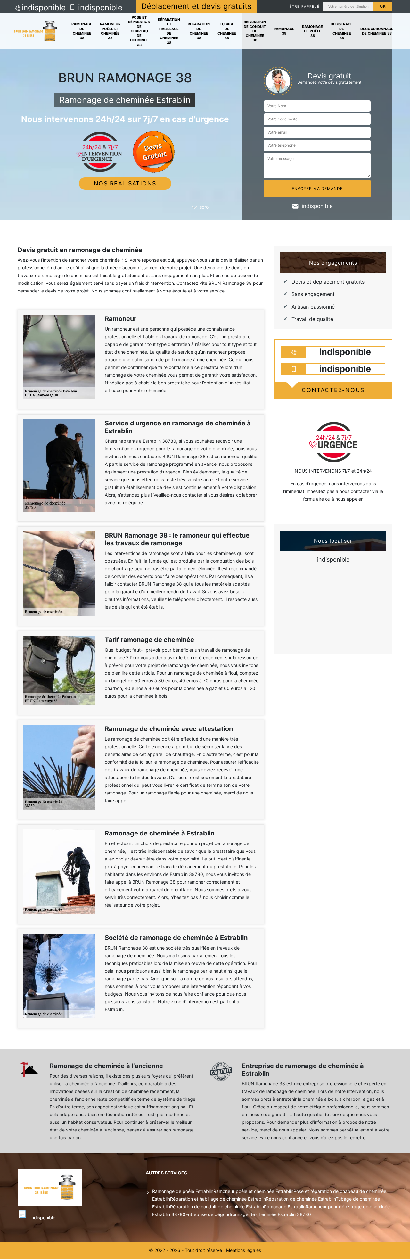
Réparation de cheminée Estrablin (301, 1199)
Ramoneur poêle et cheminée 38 (110, 31)
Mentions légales (243, 1250)
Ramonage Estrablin (285, 1206)
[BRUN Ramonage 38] (35, 31)
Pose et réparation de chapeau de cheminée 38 (139, 31)
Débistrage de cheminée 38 (342, 31)
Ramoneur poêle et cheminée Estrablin (253, 1191)
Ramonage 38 (284, 31)
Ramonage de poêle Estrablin (182, 1191)
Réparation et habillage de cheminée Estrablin (218, 1199)
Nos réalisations (125, 183)
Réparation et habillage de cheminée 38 (169, 31)
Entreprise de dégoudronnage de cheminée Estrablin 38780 (248, 1214)
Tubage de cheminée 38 (226, 31)
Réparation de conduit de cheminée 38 (255, 31)
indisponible (43, 7)
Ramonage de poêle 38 (312, 31)
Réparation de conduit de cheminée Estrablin (217, 1206)
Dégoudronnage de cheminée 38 (376, 31)
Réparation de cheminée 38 (199, 31)
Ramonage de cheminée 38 (81, 31)
